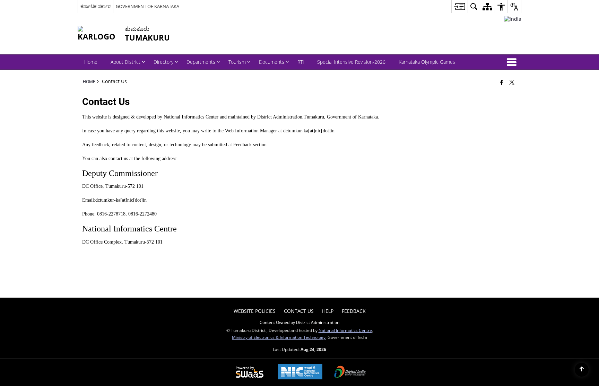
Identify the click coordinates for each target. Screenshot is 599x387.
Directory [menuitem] (163, 62)
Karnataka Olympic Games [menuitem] (427, 62)
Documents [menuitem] (271, 62)
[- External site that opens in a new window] (512, 19)
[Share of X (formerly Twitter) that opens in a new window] (511, 82)
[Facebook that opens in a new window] (501, 82)
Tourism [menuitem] (237, 62)
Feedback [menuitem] (354, 311)
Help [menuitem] (327, 311)
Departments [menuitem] (200, 62)
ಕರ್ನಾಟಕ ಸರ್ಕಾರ (95, 6)
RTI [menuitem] (300, 62)
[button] (513, 62)
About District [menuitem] (125, 62)
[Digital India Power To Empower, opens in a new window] (350, 372)
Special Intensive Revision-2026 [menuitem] (351, 62)
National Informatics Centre (345, 330)
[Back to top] (582, 370)
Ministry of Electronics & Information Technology (278, 337)
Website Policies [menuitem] (255, 311)
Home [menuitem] (90, 62)
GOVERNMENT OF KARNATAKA (147, 6)
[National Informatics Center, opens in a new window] (300, 372)
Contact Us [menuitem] (299, 311)
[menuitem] (459, 6)
